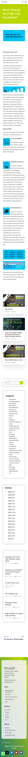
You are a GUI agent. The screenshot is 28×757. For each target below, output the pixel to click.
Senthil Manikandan (14, 321)
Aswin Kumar (12, 467)
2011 (10, 536)
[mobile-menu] (26, 2)
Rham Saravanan (13, 413)
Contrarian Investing (14, 463)
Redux (10, 417)
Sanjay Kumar (12, 409)
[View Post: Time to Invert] (14, 300)
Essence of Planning (14, 458)
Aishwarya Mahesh (13, 471)
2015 (10, 524)
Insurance (11, 444)
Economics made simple (14, 460)
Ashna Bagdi (12, 469)
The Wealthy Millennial (14, 401)
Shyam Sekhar (19, 297)
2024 (10, 498)
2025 (10, 495)
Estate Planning (12, 456)
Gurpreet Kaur (12, 448)
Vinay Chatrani (12, 399)
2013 (10, 530)
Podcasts (11, 415)
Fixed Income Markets (14, 452)
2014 (10, 527)
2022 (10, 504)
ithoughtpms (12, 434)
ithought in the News (14, 440)
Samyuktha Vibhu (13, 411)
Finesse (11, 454)
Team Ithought (12, 403)
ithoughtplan (12, 436)
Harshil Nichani (12, 446)
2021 (10, 507)
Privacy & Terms (6, 742)
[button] (22, 2)
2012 (10, 533)
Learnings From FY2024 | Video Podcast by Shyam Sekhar (12, 559)
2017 (10, 518)
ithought (7, 311)
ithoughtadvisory (13, 438)
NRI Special (11, 420)
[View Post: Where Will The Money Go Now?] (14, 351)
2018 (10, 515)
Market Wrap (12, 297)
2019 (10, 512)
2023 (10, 501)
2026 (10, 492)
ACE (10, 473)
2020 (10, 509)
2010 (10, 539)
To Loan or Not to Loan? (12, 583)
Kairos (10, 432)
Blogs (7, 297)
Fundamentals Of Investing (15, 450)
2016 (10, 521)
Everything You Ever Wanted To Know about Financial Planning (13, 572)
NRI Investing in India (11, 593)
